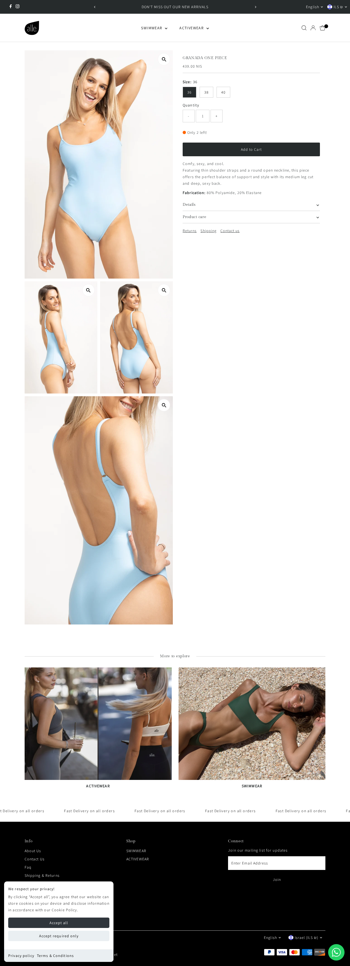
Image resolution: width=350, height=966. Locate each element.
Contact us (230, 231)
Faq (28, 867)
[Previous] (95, 7)
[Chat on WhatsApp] (336, 952)
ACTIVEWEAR (192, 27)
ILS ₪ (338, 6)
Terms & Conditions (55, 955)
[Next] (255, 7)
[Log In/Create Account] (313, 27)
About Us (33, 850)
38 (206, 92)
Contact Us (35, 859)
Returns (190, 231)
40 (223, 92)
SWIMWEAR (152, 27)
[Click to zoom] (164, 59)
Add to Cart (251, 149)
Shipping (208, 231)
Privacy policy (21, 955)
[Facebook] (10, 6)
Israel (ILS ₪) (307, 937)
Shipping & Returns (42, 875)
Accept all (58, 922)
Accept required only (58, 935)
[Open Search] (304, 27)
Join (277, 879)
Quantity (191, 105)
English (312, 6)
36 (189, 92)
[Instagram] (17, 6)
